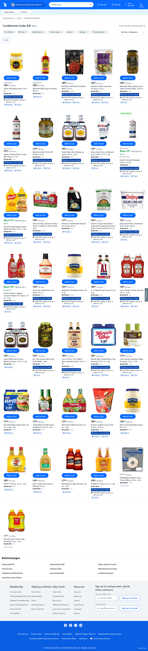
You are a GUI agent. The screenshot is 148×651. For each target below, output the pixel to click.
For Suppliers (15, 613)
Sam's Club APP (15, 609)
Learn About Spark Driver (62, 609)
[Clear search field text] (85, 4)
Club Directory (79, 605)
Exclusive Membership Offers (20, 596)
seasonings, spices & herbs (12, 577)
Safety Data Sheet (69, 638)
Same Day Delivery (38, 605)
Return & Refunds (37, 609)
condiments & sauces (105, 573)
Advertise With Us (59, 613)
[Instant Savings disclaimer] (129, 157)
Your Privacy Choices (102, 638)
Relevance (133, 32)
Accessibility (67, 634)
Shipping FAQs (36, 596)
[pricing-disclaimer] (144, 26)
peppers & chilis (56, 568)
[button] (130, 4)
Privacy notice (36, 634)
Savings (117, 4)
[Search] (90, 4)
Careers (77, 600)
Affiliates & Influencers (61, 605)
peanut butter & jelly (57, 564)
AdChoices (83, 638)
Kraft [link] (6, 40)
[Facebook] (65, 625)
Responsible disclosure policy (110, 634)
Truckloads (78, 609)
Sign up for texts (129, 598)
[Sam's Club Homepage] (5, 4)
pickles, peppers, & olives (107, 564)
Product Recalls (58, 596)
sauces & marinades (57, 573)
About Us (77, 592)
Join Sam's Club (15, 592)
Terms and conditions (52, 647)
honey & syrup (7, 568)
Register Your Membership (19, 600)
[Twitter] (75, 625)
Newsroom (78, 596)
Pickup (33, 600)
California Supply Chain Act (85, 634)
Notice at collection (52, 634)
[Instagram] (70, 625)
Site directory (23, 634)
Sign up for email (130, 608)
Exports (77, 613)
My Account (57, 600)
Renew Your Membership (19, 605)
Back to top (142, 648)
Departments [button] (9, 12)
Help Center (57, 592)
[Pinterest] (80, 625)
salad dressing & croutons (107, 568)
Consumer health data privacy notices (44, 638)
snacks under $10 (8, 564)
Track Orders (36, 592)
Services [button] (24, 12)
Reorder (103, 4)
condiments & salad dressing (12, 573)
